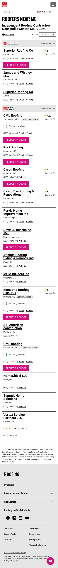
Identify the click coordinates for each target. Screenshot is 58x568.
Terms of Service (8, 462)
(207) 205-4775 (10, 266)
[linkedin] (20, 518)
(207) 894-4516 (10, 406)
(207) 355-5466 (10, 435)
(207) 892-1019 (10, 281)
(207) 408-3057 (10, 221)
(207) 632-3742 (10, 155)
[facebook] (8, 518)
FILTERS (9, 34)
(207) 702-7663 (10, 58)
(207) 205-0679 (10, 177)
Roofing (7, 12)
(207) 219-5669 (10, 336)
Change (42, 28)
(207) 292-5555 (10, 310)
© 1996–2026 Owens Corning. (15, 553)
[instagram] (14, 518)
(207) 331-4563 (10, 133)
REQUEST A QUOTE (16, 65)
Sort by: (35, 34)
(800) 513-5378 (10, 387)
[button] (54, 54)
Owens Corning (4, 4)
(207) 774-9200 (10, 241)
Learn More (45, 43)
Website (29, 58)
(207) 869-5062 (10, 83)
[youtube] (27, 518)
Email (21, 58)
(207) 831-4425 (10, 202)
